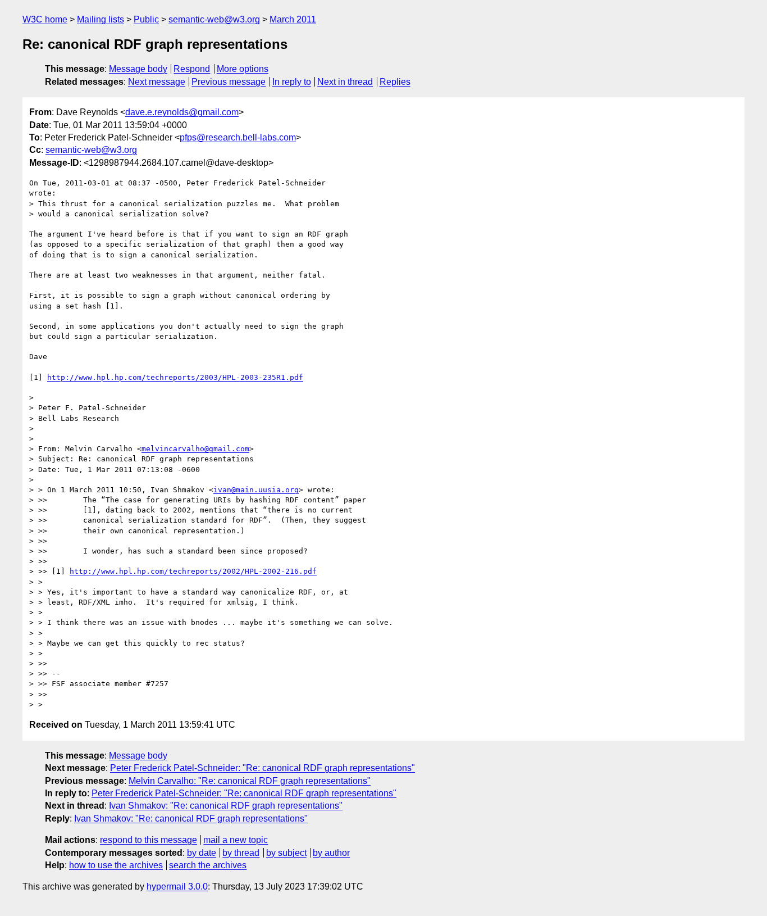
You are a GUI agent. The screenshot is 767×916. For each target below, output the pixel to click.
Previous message (228, 82)
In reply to (291, 82)
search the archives (207, 865)
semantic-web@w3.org (214, 19)
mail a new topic (235, 840)
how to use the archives (116, 865)
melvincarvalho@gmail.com (195, 449)
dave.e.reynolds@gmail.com (182, 112)
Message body (138, 69)
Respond (192, 69)
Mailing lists (100, 19)
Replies (395, 82)
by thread (240, 853)
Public (146, 19)
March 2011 (293, 19)
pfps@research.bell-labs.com (238, 137)
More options (242, 69)
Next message (156, 82)
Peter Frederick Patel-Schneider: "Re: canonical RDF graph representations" (262, 768)
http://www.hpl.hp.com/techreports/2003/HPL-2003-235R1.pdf (175, 377)
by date (201, 853)
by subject (286, 853)
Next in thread (345, 82)
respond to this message (148, 840)
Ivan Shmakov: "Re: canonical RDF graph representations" (226, 805)
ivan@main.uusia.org (256, 490)
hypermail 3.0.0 (177, 886)
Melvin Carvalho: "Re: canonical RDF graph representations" (250, 781)
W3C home (44, 19)
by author (331, 853)
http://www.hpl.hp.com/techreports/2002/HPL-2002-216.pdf (193, 571)
